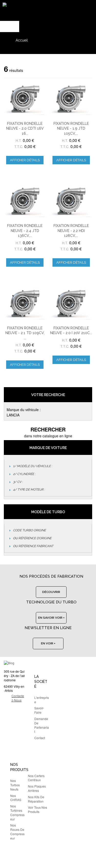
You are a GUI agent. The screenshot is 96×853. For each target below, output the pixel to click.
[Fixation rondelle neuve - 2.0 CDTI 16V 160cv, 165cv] (25, 99)
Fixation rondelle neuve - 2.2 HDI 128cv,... (71, 231)
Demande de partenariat (41, 725)
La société (40, 681)
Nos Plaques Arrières (37, 788)
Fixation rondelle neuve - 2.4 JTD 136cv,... (24, 231)
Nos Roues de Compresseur (17, 831)
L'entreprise (41, 699)
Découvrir (51, 592)
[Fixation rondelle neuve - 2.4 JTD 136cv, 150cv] (25, 201)
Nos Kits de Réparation (36, 799)
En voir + (48, 643)
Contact (39, 738)
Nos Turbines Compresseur (17, 812)
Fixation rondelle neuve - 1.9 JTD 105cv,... (71, 128)
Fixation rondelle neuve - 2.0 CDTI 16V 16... (25, 128)
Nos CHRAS (15, 797)
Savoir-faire (39, 710)
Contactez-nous (18, 698)
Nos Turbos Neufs (15, 784)
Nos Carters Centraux (36, 778)
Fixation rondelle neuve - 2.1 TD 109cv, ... (25, 333)
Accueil (22, 40)
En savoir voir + (51, 617)
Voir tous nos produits (37, 809)
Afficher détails (25, 160)
